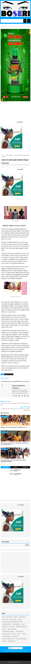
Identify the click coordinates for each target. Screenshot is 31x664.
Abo (3, 616)
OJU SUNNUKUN (6, 636)
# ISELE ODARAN (9, 374)
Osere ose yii (12, 641)
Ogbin (24, 633)
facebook (25, 467)
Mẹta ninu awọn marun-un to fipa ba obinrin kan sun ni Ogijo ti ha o (14, 443)
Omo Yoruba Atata (8, 638)
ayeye (20, 619)
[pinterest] (12, 650)
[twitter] (7, 650)
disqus (15, 467)
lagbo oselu (20, 631)
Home (2, 155)
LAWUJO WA (5, 633)
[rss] (18, 650)
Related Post (5, 413)
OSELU (4, 641)
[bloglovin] (14, 650)
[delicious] (25, 650)
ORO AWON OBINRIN (21, 638)
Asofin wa (13, 619)
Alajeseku (22, 616)
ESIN (23, 624)
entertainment (6, 624)
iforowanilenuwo (21, 626)
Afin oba (9, 616)
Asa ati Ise (5, 619)
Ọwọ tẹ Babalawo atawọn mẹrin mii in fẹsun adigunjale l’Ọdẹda (13, 460)
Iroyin (4, 629)
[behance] (21, 650)
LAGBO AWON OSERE (8, 631)
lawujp (13, 633)
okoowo (15, 636)
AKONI (15, 616)
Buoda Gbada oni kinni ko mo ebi (12, 621)
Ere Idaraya (16, 624)
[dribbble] (16, 650)
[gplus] (9, 650)
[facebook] (4, 650)
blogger (5, 467)
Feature (11, 626)
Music (19, 633)
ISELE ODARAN (9, 155)
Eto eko (4, 626)
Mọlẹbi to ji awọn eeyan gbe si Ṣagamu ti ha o (14, 427)
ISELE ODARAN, (22, 167)
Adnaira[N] (19, 122)
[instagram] (23, 650)
